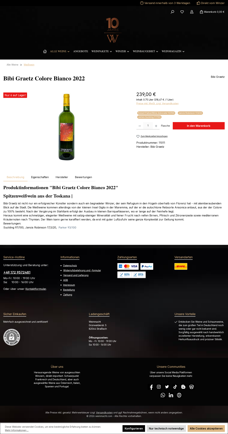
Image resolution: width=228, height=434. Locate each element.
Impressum (69, 284)
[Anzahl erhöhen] (156, 125)
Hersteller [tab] (62, 177)
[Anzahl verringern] (139, 125)
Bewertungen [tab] (83, 177)
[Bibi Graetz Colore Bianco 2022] (66, 127)
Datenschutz (70, 265)
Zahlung (67, 294)
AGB (65, 280)
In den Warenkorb (198, 125)
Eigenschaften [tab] (40, 177)
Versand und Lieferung (75, 275)
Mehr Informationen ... (17, 430)
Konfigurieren (134, 428)
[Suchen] (172, 12)
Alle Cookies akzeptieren (206, 428)
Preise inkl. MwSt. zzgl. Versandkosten (157, 103)
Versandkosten (104, 412)
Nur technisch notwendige (166, 428)
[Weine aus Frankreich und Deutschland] (45, 51)
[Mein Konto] (192, 12)
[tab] (15, 177)
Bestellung (69, 289)
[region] (66, 127)
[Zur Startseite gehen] (114, 30)
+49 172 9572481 (16, 272)
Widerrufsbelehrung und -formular (82, 270)
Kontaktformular (35, 289)
